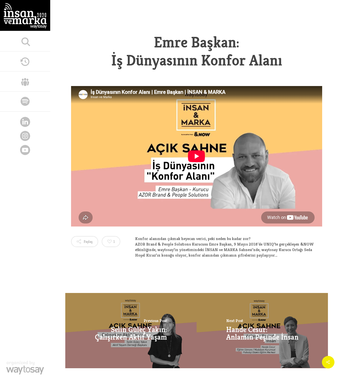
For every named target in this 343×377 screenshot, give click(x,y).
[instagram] (25, 136)
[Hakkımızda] (25, 81)
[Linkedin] (25, 122)
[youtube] (25, 151)
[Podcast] (25, 101)
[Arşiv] (25, 61)
